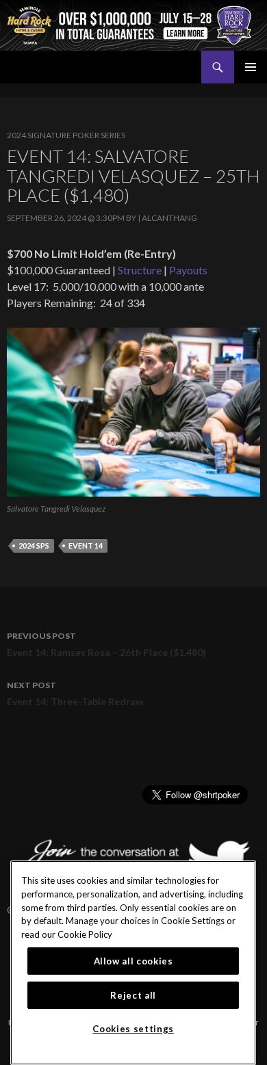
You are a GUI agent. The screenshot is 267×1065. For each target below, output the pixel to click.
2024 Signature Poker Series (66, 135)
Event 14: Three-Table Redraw (75, 693)
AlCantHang (169, 218)
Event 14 (85, 545)
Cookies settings (133, 1028)
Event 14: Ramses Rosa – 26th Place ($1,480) (106, 644)
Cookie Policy (85, 934)
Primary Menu (250, 67)
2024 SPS (33, 545)
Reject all (133, 995)
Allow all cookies (133, 961)
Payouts (188, 269)
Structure (140, 269)
